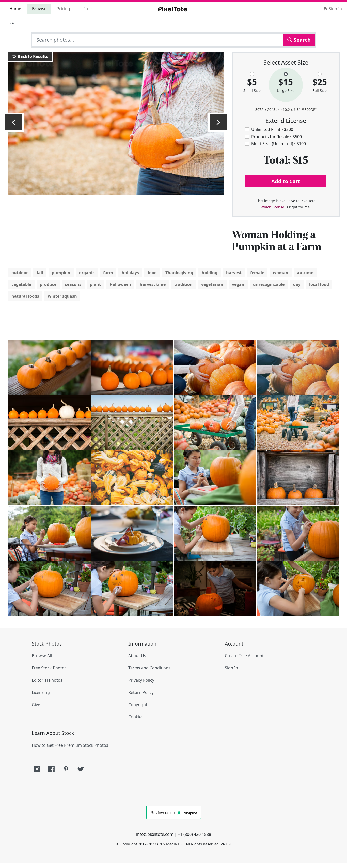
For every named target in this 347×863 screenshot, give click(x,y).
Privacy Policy (141, 680)
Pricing (63, 8)
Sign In (335, 8)
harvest (234, 272)
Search (301, 39)
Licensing (41, 692)
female (257, 272)
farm (108, 272)
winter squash (62, 296)
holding (209, 272)
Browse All (42, 656)
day (297, 284)
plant (95, 284)
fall (40, 272)
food (152, 272)
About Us (137, 656)
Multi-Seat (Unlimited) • (278, 144)
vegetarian (212, 284)
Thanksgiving (179, 272)
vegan (238, 284)
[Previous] (13, 122)
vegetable (21, 284)
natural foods (25, 296)
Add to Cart (285, 181)
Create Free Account (244, 656)
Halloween (120, 284)
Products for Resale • (276, 136)
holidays (130, 272)
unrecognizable (269, 284)
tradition (183, 284)
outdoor (19, 272)
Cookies (136, 717)
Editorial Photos (47, 680)
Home (15, 8)
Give (36, 704)
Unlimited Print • (272, 129)
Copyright (137, 704)
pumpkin (61, 272)
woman (280, 272)
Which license (272, 206)
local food (319, 284)
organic (86, 272)
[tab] (12, 23)
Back (32, 56)
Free (87, 8)
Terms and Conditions (149, 668)
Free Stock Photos (49, 668)
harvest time (153, 284)
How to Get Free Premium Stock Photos (70, 745)
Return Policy (141, 692)
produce (48, 284)
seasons (73, 284)
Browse (39, 8)
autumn (305, 272)
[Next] (218, 122)
